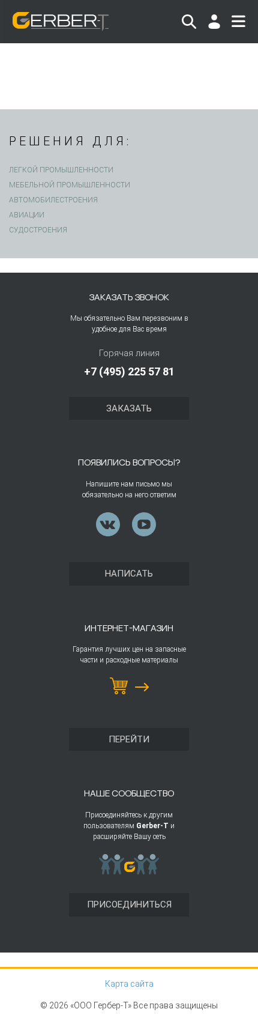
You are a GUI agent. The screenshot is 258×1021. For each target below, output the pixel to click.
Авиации (26, 215)
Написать (129, 573)
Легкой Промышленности (61, 170)
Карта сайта (129, 984)
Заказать (129, 408)
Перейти (129, 739)
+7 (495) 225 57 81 (129, 371)
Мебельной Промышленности (69, 185)
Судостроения (38, 230)
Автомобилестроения (53, 200)
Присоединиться (129, 904)
